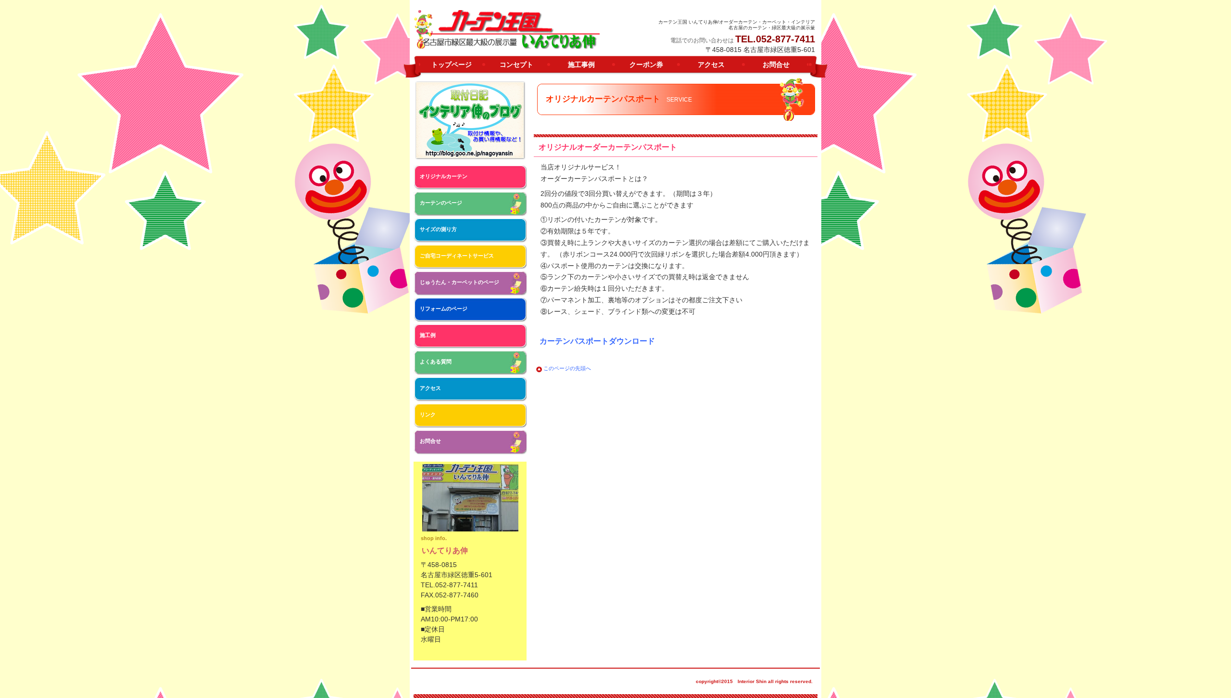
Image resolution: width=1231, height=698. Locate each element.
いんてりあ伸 (507, 29)
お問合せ (430, 441)
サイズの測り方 (438, 229)
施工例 (428, 335)
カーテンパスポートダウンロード (597, 341)
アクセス (430, 388)
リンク (428, 414)
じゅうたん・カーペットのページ (459, 282)
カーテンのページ (441, 203)
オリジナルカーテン (443, 176)
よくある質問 (436, 361)
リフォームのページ (443, 308)
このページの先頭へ (567, 368)
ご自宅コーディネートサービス (457, 256)
